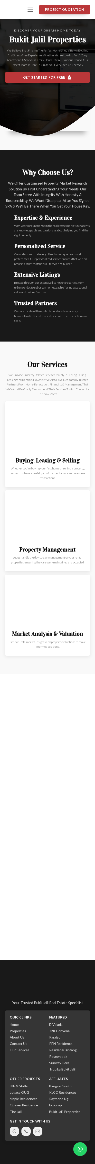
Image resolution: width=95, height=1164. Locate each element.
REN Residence (61, 1044)
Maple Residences (24, 1099)
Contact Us (18, 1044)
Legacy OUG (19, 1092)
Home (14, 1025)
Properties (18, 1031)
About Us (17, 1037)
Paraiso (54, 1037)
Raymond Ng (58, 1099)
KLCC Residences (62, 1092)
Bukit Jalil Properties (64, 1112)
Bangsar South (60, 1086)
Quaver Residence (24, 1105)
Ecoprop (55, 1105)
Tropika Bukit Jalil (62, 1069)
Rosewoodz (58, 1057)
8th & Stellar (19, 1086)
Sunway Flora (59, 1063)
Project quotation (64, 9)
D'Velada (56, 1025)
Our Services (19, 1050)
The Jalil (16, 1112)
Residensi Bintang (63, 1050)
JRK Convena (59, 1031)
